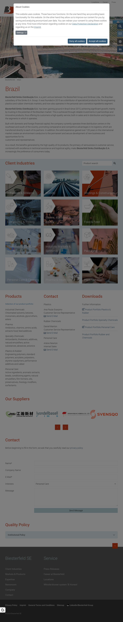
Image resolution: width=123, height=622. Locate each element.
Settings (20, 32)
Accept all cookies (97, 41)
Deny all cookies (77, 41)
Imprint (37, 27)
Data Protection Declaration (85, 24)
